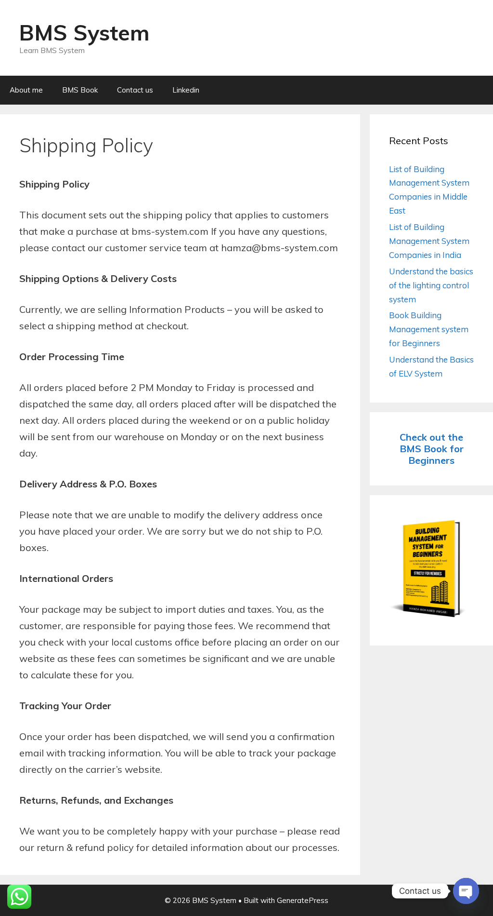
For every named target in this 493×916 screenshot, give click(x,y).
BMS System (84, 32)
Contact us (135, 89)
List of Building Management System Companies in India (429, 241)
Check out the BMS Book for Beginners (432, 448)
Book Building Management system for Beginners (428, 329)
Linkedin (185, 89)
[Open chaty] (466, 891)
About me (26, 89)
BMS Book (80, 89)
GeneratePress (302, 900)
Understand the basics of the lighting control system (431, 285)
